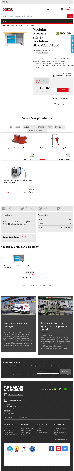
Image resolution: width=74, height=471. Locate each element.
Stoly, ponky (30, 25)
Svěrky (26, 127)
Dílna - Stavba (10, 25)
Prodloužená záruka (10, 435)
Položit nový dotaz (28, 237)
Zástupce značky (61, 104)
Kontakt (39, 430)
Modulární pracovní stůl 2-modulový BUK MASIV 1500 (17, 266)
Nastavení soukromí (60, 439)
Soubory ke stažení (60, 98)
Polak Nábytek (43, 53)
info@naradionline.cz (15, 395)
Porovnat (68, 73)
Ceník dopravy (25, 433)
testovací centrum (60, 335)
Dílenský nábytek (20, 25)
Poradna (7, 430)
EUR (51, 9)
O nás (39, 428)
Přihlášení (5, 2)
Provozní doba (42, 433)
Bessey (68, 154)
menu (5, 21)
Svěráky (58, 127)
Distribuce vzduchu (44, 127)
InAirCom (31, 187)
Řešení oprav (8, 433)
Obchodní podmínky (27, 428)
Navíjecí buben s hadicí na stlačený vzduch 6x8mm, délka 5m (18, 181)
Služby (23, 435)
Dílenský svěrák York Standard (14, 148)
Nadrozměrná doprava (63, 75)
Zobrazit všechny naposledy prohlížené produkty (37, 285)
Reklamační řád (26, 430)
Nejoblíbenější (15, 127)
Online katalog (7, 215)
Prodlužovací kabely (37, 131)
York (32, 154)
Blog (5, 428)
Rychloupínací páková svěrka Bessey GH (53, 148)
